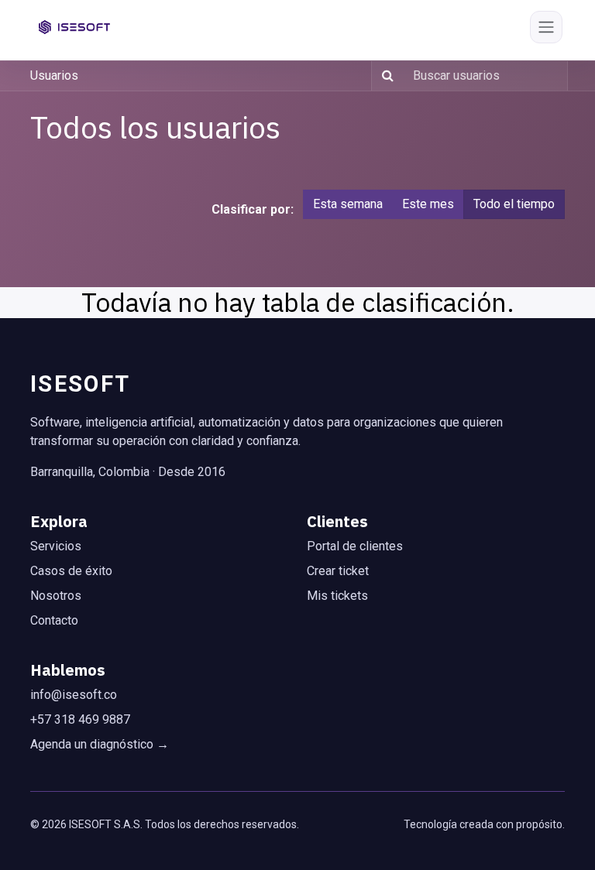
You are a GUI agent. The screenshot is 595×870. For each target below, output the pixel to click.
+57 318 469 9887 (80, 719)
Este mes (428, 204)
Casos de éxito (71, 570)
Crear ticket (338, 570)
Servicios (55, 546)
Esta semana (348, 204)
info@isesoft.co (73, 694)
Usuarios (54, 75)
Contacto (54, 620)
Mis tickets (337, 595)
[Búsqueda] (384, 76)
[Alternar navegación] (546, 27)
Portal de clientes (355, 546)
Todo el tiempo (514, 204)
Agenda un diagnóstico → (99, 744)
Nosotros (55, 595)
